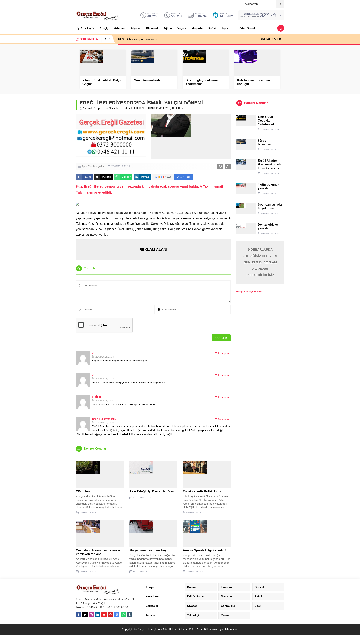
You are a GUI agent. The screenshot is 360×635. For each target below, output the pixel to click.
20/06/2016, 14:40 (104, 400)
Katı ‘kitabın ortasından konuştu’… (253, 82)
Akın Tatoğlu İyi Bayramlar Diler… (153, 491)
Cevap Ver (224, 353)
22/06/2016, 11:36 (104, 356)
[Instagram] (91, 614)
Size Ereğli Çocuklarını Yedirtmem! (202, 82)
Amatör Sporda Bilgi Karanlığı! (204, 550)
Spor (99, 108)
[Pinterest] (110, 614)
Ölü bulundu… (86, 491)
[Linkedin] (97, 614)
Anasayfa (88, 108)
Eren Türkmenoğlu (104, 418)
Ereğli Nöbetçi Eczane (249, 291)
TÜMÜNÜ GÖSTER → (272, 39)
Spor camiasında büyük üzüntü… (270, 206)
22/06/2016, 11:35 (104, 378)
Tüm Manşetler (111, 108)
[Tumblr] (129, 614)
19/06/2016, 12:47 (104, 422)
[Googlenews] (116, 614)
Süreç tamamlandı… (148, 80)
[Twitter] (85, 614)
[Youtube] (104, 614)
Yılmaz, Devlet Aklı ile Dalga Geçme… (101, 82)
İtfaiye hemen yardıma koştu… (150, 550)
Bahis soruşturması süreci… (139, 39)
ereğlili (96, 396)
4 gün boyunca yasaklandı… (268, 186)
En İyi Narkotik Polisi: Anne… (203, 491)
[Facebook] (78, 614)
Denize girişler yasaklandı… (268, 226)
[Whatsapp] (123, 614)
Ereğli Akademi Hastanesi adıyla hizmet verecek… (270, 164)
